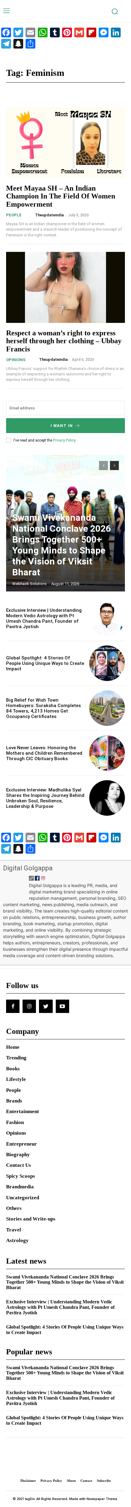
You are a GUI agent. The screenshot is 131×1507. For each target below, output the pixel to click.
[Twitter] (45, 1006)
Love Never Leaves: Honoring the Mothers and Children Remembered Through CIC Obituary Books (44, 753)
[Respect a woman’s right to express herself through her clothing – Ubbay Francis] (65, 287)
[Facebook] (12, 1006)
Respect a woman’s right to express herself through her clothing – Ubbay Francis (64, 341)
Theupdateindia (49, 215)
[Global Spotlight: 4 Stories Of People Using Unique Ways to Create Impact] (107, 663)
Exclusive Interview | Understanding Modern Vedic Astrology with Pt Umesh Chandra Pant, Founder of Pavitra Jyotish (44, 618)
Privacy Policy (64, 440)
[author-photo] (30, 215)
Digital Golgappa (28, 868)
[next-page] (114, 465)
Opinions (16, 359)
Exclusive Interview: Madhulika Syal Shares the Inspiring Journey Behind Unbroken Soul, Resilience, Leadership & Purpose (45, 798)
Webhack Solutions (29, 583)
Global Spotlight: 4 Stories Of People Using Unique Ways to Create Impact (45, 663)
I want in (62, 425)
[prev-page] (103, 465)
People (14, 215)
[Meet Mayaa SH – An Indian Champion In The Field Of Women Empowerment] (65, 142)
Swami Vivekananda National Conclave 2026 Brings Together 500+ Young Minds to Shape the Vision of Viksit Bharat (61, 544)
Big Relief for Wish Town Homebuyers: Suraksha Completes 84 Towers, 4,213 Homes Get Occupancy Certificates (43, 708)
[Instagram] (29, 1006)
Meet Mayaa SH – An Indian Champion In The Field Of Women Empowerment (60, 196)
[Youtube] (62, 1006)
